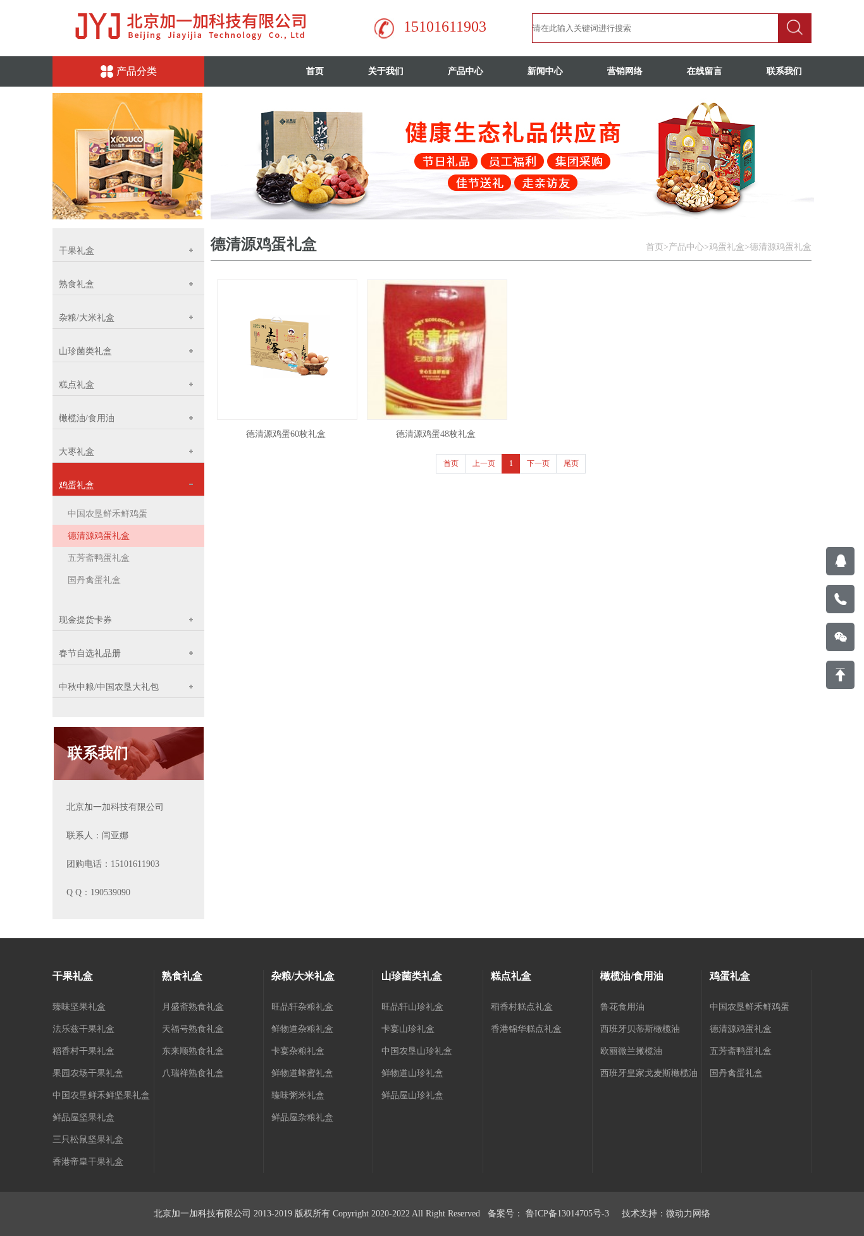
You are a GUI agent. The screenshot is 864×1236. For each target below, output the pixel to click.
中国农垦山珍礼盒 (416, 1051)
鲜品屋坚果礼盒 (83, 1117)
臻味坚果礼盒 (79, 1007)
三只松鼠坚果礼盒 (87, 1139)
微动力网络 (688, 1213)
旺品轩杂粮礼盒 (302, 1007)
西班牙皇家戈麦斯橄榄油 (649, 1073)
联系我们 (784, 71)
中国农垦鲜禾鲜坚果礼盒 (101, 1095)
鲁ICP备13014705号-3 (566, 1213)
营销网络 (625, 71)
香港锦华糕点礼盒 (526, 1029)
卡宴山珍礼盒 (408, 1029)
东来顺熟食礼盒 (193, 1051)
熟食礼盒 (182, 975)
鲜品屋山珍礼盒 (412, 1095)
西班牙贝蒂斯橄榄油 (640, 1029)
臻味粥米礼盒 (297, 1095)
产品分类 (136, 71)
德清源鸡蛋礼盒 (99, 536)
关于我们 (386, 71)
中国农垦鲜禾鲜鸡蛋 (107, 513)
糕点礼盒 (511, 975)
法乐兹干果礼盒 (83, 1029)
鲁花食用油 (622, 1007)
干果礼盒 (72, 975)
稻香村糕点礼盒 (522, 1007)
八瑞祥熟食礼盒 (193, 1073)
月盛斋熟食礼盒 (193, 1007)
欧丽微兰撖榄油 (631, 1051)
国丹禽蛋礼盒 (94, 580)
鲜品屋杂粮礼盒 (302, 1117)
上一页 (483, 463)
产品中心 (465, 71)
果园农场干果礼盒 (87, 1073)
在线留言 (704, 71)
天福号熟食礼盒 (193, 1029)
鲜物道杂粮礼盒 (302, 1029)
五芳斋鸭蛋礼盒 (99, 558)
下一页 (538, 463)
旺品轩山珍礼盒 (412, 1007)
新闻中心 (545, 71)
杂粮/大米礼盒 (303, 975)
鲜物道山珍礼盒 (412, 1073)
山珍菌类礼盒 (411, 975)
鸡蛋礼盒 (726, 247)
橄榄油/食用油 (631, 975)
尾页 (571, 463)
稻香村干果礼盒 (83, 1051)
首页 (315, 71)
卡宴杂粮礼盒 (297, 1051)
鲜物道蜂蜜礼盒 (302, 1073)
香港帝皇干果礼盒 (87, 1161)
